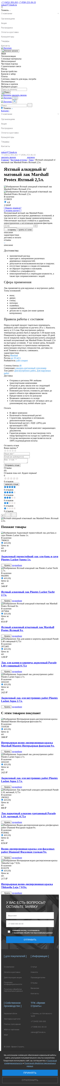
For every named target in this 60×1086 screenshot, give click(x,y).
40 (20, 365)
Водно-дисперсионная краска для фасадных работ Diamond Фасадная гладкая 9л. (28, 850)
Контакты (5, 45)
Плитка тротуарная (12, 1024)
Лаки (31, 160)
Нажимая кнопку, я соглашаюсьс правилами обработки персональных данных (32, 931)
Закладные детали (12, 1019)
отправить (30, 939)
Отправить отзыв (12, 465)
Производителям (38, 977)
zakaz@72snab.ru (9, 5)
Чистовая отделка (18, 160)
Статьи (34, 967)
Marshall (14, 355)
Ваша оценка (11, 448)
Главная (5, 160)
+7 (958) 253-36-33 (27, 2)
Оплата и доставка (10, 32)
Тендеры (5, 41)
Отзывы (34, 983)
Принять (30, 1072)
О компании (6, 13)
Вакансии (35, 988)
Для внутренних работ (25, 370)
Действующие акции (13, 977)
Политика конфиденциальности (13, 983)
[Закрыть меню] (14, 101)
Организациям (8, 18)
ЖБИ (6, 1035)
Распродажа (7, 27)
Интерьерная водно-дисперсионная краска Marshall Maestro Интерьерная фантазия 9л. (28, 744)
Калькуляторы (7, 36)
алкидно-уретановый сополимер (30, 368)
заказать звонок (19, 95)
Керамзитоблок (10, 1013)
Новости (34, 972)
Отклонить (30, 1080)
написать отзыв (11, 484)
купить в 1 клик (25, 230)
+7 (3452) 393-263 (9, 2)
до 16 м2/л (16, 358)
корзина (31, 157)
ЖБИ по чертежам (11, 1029)
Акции (4, 23)
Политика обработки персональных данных (13, 990)
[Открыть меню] (15, 97)
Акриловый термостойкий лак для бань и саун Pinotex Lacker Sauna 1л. (29, 558)
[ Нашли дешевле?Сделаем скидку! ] (12, 209)
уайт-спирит (22, 360)
